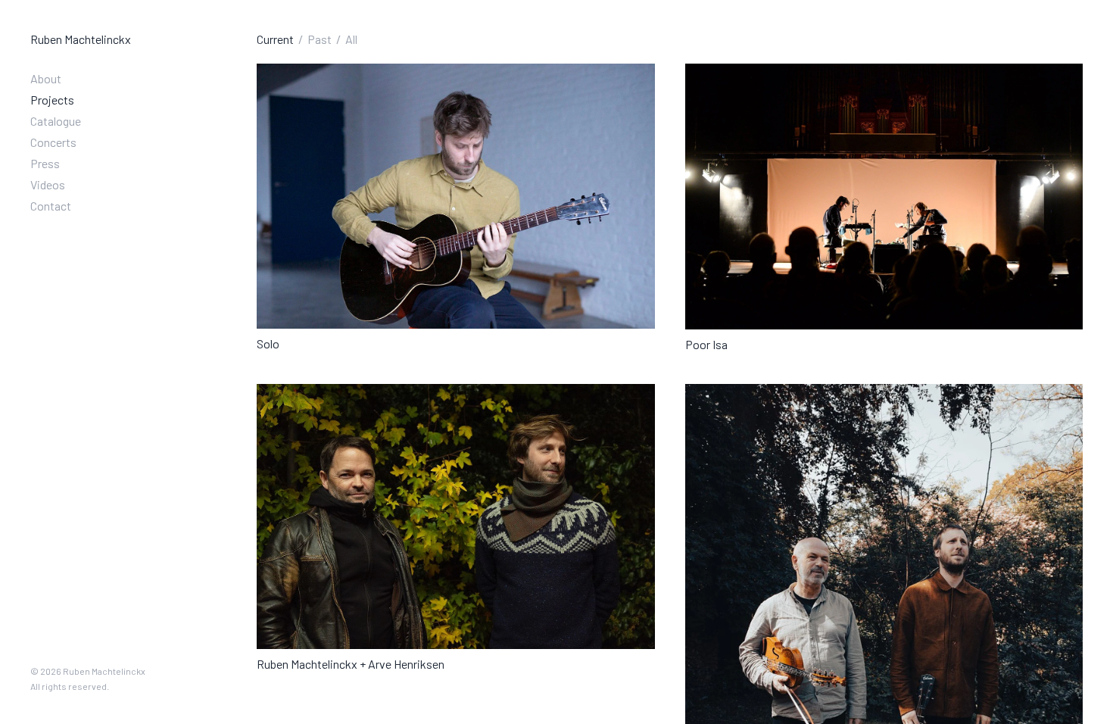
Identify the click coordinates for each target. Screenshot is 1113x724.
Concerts (53, 142)
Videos (47, 184)
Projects (52, 99)
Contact (50, 205)
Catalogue (55, 121)
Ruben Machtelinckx (80, 39)
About (45, 78)
